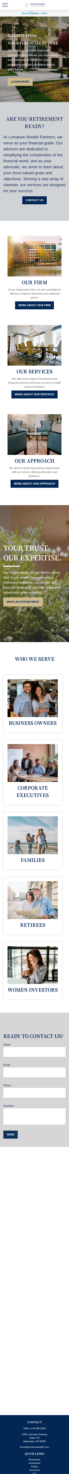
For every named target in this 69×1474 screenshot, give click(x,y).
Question (8, 1105)
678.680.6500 (38, 1428)
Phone (7, 1085)
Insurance (34, 1470)
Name (7, 1044)
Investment (34, 1463)
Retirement (34, 1459)
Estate (34, 1466)
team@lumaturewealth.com (34, 1447)
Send (10, 1134)
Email (6, 1065)
